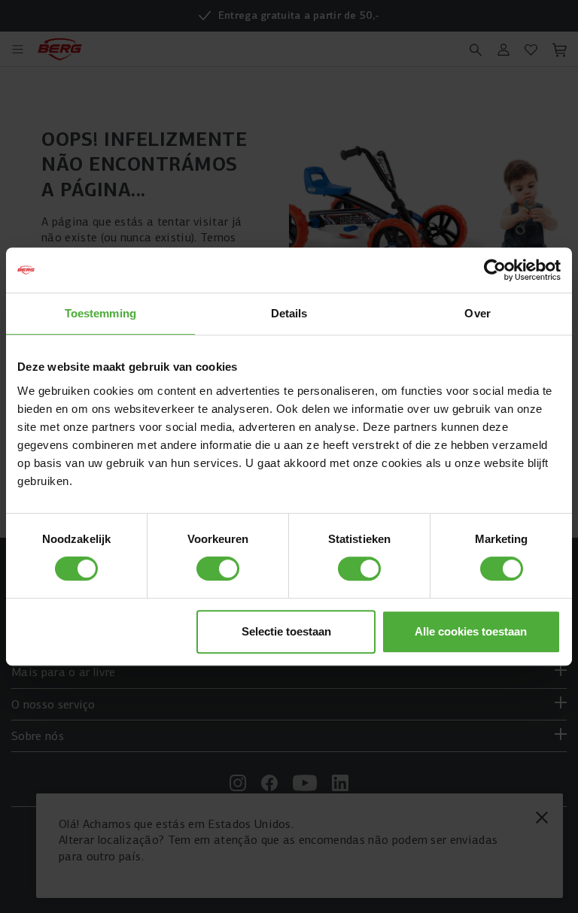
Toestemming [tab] (100, 313)
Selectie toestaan (286, 631)
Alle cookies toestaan (471, 631)
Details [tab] (289, 313)
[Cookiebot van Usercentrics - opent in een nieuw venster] (495, 270)
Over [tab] (477, 313)
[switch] (217, 569)
